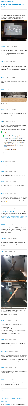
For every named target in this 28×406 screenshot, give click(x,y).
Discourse (8, 404)
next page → (3, 390)
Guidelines (12, 398)
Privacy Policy (4, 401)
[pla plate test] (14, 295)
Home (2, 398)
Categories (7, 398)
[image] (14, 30)
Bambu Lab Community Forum (7, 1)
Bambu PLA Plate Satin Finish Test (12, 4)
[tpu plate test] (14, 268)
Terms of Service (19, 398)
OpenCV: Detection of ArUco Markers (9, 211)
